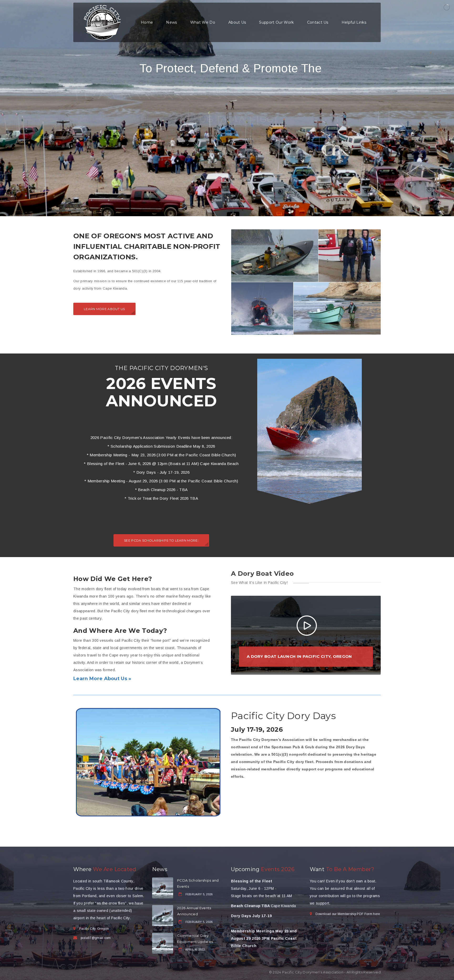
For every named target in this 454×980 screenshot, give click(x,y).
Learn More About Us (104, 309)
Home (147, 22)
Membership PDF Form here (359, 914)
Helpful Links (354, 22)
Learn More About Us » (102, 678)
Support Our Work (276, 22)
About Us (237, 22)
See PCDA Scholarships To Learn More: (161, 540)
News (171, 22)
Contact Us (317, 22)
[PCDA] (102, 22)
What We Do (202, 22)
